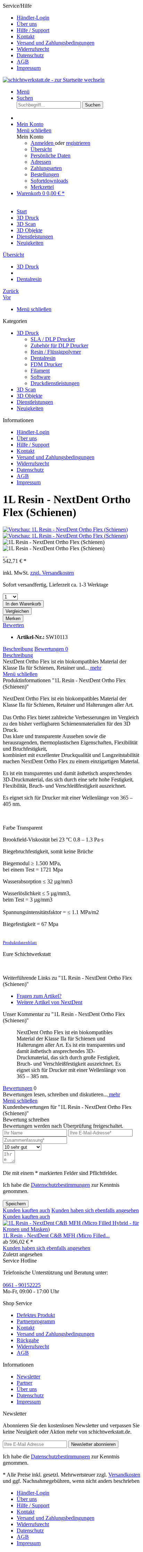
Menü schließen (34, 130)
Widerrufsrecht (33, 49)
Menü (23, 92)
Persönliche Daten (50, 156)
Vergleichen (17, 611)
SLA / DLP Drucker (53, 339)
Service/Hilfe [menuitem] (48, 37)
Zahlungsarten (46, 168)
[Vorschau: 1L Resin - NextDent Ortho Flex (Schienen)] (65, 529)
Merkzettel (42, 187)
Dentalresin (43, 358)
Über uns (27, 24)
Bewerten (13, 625)
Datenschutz (30, 55)
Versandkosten (124, 1475)
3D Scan (26, 389)
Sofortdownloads (49, 181)
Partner (24, 1383)
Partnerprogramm (36, 1321)
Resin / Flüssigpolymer (56, 352)
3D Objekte (29, 396)
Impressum (29, 68)
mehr (95, 668)
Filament (40, 371)
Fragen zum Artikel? (39, 996)
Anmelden (43, 143)
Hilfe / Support (33, 30)
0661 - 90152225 (22, 1285)
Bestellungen (45, 174)
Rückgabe (28, 1340)
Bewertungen (51, 649)
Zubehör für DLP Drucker (59, 345)
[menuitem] (78, 18)
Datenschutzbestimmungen (60, 1185)
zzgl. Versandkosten (52, 573)
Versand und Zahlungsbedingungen (55, 43)
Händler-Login (33, 18)
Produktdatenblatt (20, 942)
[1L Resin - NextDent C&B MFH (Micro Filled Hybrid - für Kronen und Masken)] (71, 1229)
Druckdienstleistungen (55, 383)
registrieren (78, 143)
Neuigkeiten (30, 408)
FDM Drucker (46, 364)
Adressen (41, 162)
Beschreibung (18, 649)
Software (40, 377)
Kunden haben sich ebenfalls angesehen (95, 1210)
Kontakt (25, 36)
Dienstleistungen (35, 402)
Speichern (16, 1203)
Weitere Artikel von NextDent (49, 1002)
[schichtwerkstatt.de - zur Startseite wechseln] (53, 80)
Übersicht (41, 149)
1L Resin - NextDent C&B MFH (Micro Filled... (56, 1235)
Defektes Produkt (36, 1315)
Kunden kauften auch (26, 1210)
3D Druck (28, 333)
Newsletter (28, 1377)
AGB (23, 62)
